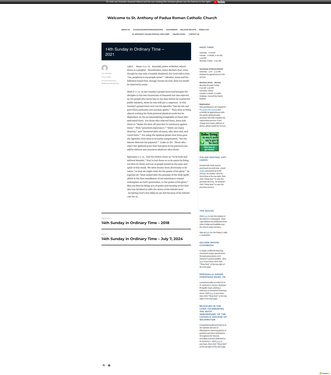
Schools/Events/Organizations (148, 30)
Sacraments (172, 30)
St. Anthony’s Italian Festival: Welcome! (150, 34)
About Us (125, 30)
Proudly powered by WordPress (163, 374)
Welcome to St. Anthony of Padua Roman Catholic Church (162, 18)
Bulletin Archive (188, 30)
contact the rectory (209, 110)
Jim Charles (106, 73)
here (206, 216)
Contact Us (194, 34)
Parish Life (204, 30)
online (202, 171)
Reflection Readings (109, 83)
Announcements (108, 81)
